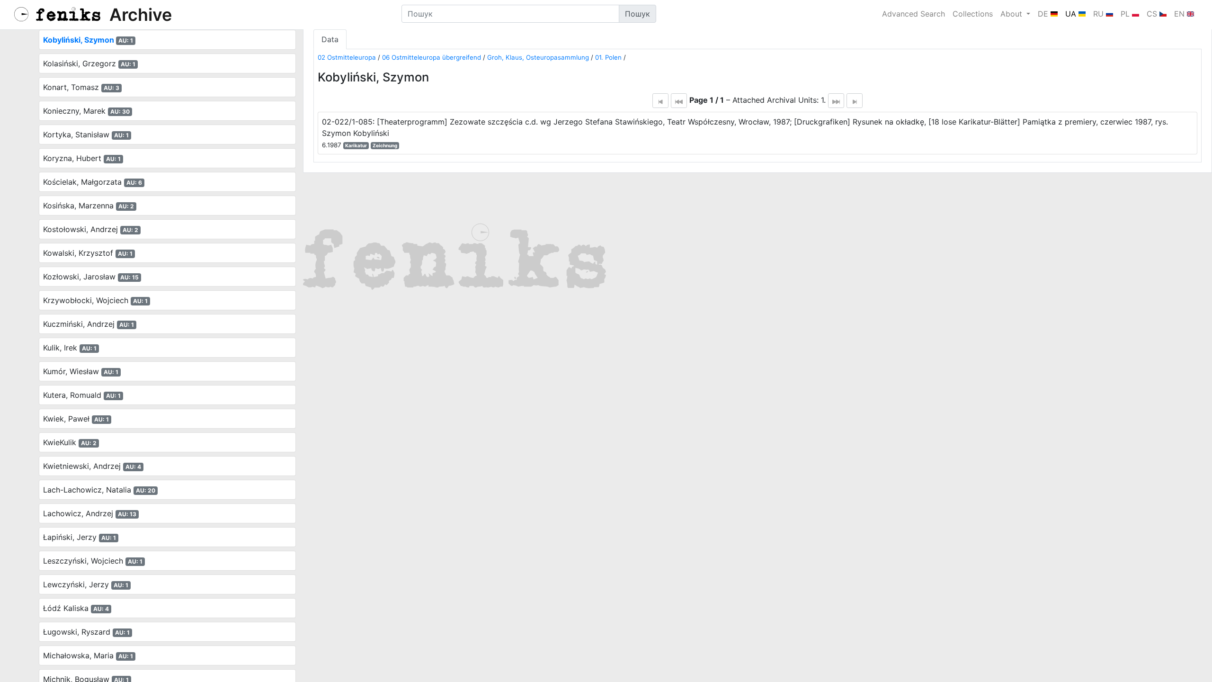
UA (1071, 13)
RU (1099, 13)
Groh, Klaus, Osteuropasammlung (538, 57)
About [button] (1012, 13)
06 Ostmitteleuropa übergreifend (431, 57)
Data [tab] (330, 39)
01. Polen (608, 57)
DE (1044, 13)
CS (1153, 13)
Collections (973, 13)
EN (1180, 13)
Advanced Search (913, 13)
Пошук (637, 13)
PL (1126, 13)
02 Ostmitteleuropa (347, 57)
